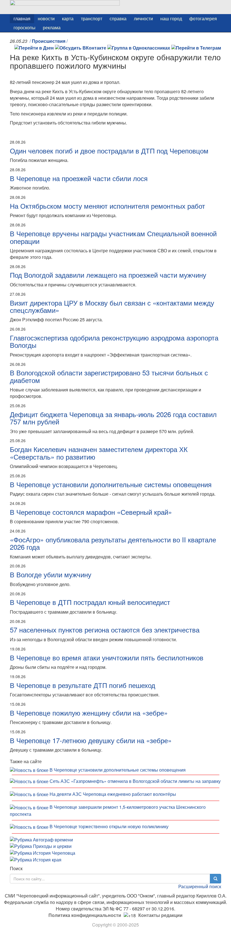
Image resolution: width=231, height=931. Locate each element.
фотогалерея (203, 18)
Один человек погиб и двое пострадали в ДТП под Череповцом (109, 150)
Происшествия (48, 41)
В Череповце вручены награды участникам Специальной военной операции (113, 237)
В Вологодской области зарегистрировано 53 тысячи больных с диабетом (109, 376)
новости (46, 18)
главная (22, 18)
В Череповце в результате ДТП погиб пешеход (82, 685)
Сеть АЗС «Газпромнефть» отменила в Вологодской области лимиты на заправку (135, 781)
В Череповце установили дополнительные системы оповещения (111, 484)
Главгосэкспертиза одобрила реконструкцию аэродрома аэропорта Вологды (114, 341)
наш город (171, 18)
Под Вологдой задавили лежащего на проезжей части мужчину (108, 275)
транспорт (91, 18)
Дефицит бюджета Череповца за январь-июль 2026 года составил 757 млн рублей (113, 417)
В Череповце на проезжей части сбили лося (79, 178)
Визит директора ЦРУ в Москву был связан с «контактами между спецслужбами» (112, 306)
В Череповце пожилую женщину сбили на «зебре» (89, 713)
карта (68, 18)
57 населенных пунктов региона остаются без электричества (104, 629)
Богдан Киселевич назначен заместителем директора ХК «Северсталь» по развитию (99, 452)
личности (143, 18)
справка (118, 18)
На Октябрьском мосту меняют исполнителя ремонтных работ (107, 206)
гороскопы (24, 27)
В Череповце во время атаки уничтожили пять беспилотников (106, 657)
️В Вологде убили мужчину (50, 574)
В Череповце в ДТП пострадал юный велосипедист (90, 602)
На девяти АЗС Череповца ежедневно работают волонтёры (113, 794)
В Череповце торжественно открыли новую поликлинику (109, 826)
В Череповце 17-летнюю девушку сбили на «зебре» (91, 740)
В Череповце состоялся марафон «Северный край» (91, 512)
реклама (52, 27)
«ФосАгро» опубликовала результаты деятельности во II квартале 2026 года (113, 543)
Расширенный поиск (199, 886)
